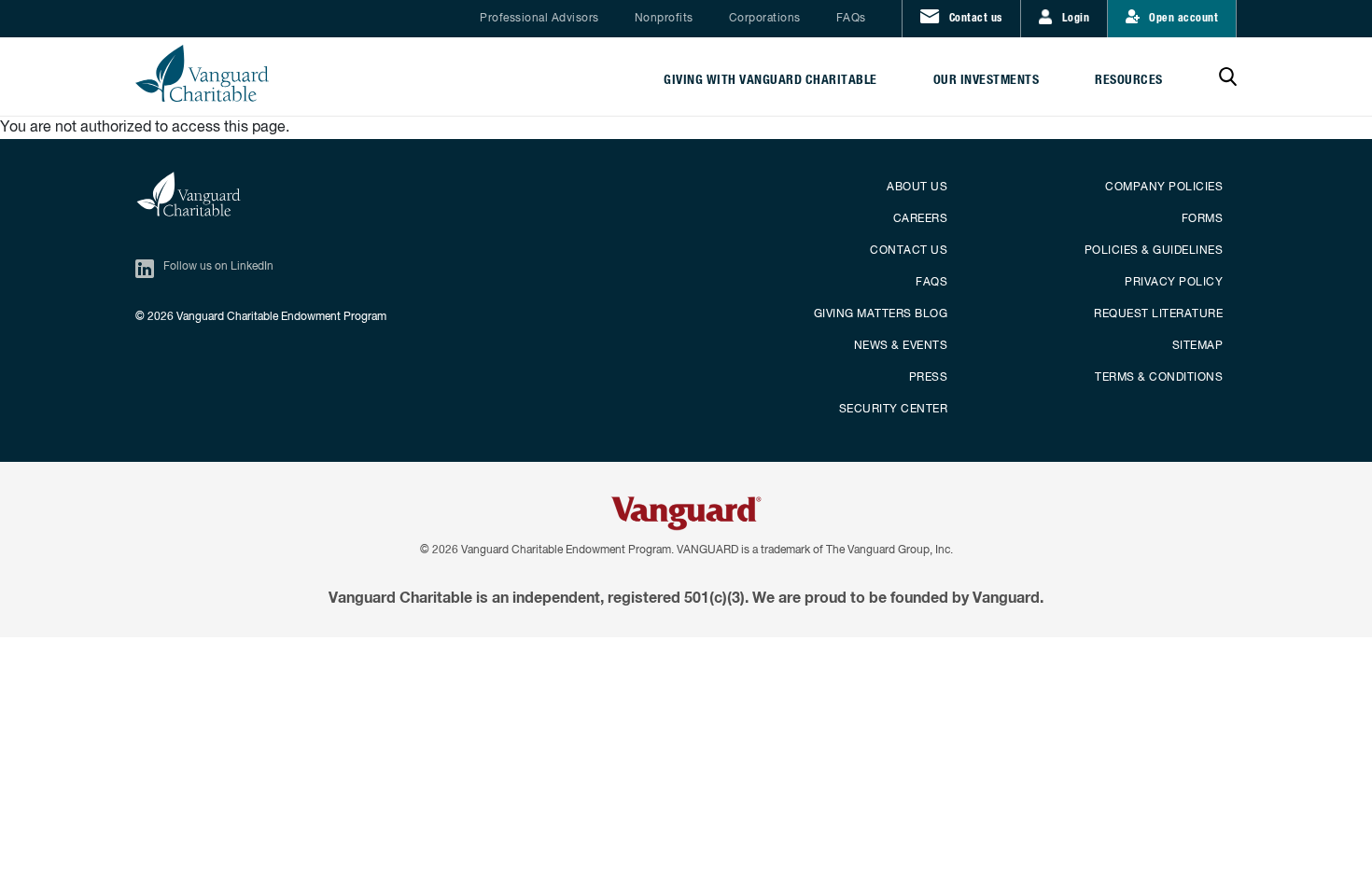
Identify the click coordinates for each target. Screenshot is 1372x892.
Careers (920, 219)
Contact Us (908, 251)
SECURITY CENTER (893, 409)
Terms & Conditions (1159, 377)
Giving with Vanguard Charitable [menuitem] (770, 80)
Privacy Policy (1174, 282)
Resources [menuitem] (1129, 80)
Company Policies (1164, 187)
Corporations (765, 18)
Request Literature (1158, 314)
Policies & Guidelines (1154, 251)
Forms (1203, 219)
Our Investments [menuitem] (986, 80)
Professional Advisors (539, 18)
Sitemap (1198, 346)
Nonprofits (664, 18)
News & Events (901, 346)
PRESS (928, 377)
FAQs (851, 18)
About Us (917, 187)
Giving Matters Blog (881, 314)
